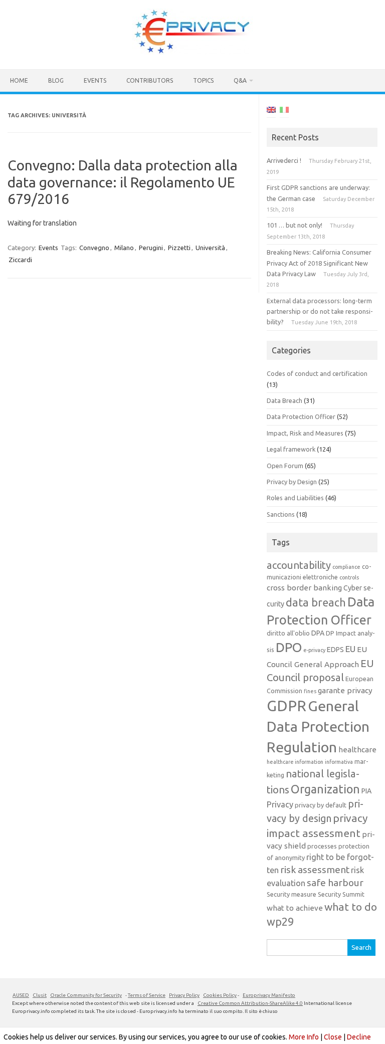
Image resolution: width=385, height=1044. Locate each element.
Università (210, 247)
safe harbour (335, 882)
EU (350, 649)
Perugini (151, 247)
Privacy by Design (292, 481)
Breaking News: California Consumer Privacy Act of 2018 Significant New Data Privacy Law (319, 263)
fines (310, 691)
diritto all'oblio (288, 633)
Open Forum (285, 465)
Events (95, 80)
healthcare (357, 749)
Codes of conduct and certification (317, 373)
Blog (56, 80)
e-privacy (314, 650)
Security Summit (341, 894)
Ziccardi (20, 259)
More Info (304, 1037)
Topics (203, 80)
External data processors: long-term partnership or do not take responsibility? (320, 311)
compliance (346, 567)
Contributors (149, 80)
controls (349, 577)
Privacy (280, 804)
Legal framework (291, 449)
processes (322, 846)
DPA (317, 633)
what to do (350, 907)
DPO (289, 647)
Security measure (291, 894)
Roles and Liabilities (295, 497)
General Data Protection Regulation (318, 726)
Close (333, 1037)
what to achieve (295, 908)
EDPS (335, 650)
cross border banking (304, 587)
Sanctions (281, 514)
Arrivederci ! (284, 160)
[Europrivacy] (192, 52)
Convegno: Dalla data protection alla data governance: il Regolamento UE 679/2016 (123, 181)
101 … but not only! (294, 225)
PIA (366, 791)
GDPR (286, 706)
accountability (299, 565)
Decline (359, 1037)
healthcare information (295, 762)
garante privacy (345, 690)
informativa (339, 762)
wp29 (280, 922)
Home (19, 80)
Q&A (240, 80)
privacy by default (320, 804)
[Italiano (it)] (284, 111)
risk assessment (314, 869)
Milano (124, 247)
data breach (316, 602)
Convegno (94, 247)
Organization (325, 788)
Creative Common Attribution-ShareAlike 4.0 (250, 1003)
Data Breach (284, 400)
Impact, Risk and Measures (305, 433)
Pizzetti (179, 247)
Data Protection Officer (301, 416)
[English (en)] (271, 111)
